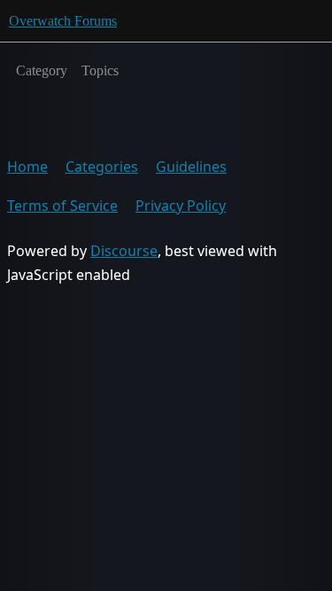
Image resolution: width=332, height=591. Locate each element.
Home (27, 166)
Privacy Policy (180, 205)
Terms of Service (62, 205)
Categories (102, 166)
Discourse (124, 251)
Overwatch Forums (63, 20)
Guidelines (191, 166)
